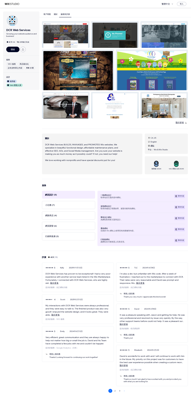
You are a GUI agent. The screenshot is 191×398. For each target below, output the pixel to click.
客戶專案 (47, 14)
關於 (56, 14)
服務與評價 (65, 14)
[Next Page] (124, 391)
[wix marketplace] (12, 3)
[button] (66, 34)
